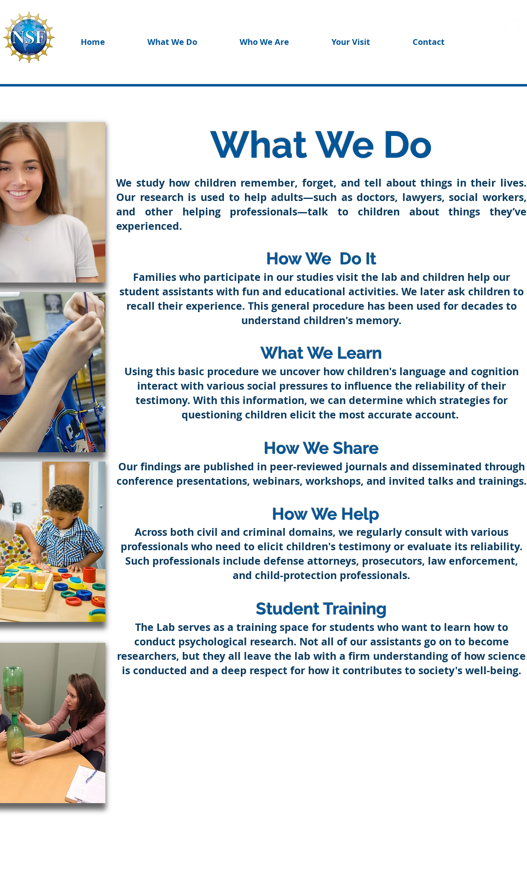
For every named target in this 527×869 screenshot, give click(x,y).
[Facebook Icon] (421, 863)
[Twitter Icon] (435, 863)
